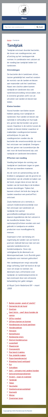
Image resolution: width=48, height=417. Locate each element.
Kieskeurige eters (16, 336)
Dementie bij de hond (18, 306)
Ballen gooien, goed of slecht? (22, 303)
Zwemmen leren (16, 398)
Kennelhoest (14, 333)
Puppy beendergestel (18, 358)
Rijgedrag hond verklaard (19, 361)
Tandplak (13, 379)
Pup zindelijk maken (17, 355)
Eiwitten (12, 309)
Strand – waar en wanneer (20, 376)
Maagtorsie (14, 346)
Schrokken (13, 367)
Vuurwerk (13, 392)
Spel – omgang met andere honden (24, 370)
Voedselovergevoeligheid (19, 389)
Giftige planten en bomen (20, 321)
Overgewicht (14, 349)
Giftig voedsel (15, 318)
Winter (12, 395)
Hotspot (12, 330)
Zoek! (40, 27)
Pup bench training (17, 352)
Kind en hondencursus (18, 340)
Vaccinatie (13, 386)
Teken (11, 383)
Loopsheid (13, 343)
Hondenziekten (15, 327)
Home (9, 40)
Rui (10, 364)
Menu (24, 18)
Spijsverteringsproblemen (20, 373)
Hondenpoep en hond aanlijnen (22, 324)
